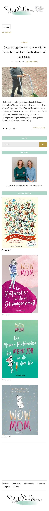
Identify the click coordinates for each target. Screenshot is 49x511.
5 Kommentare (32, 62)
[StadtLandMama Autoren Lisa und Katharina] (24, 169)
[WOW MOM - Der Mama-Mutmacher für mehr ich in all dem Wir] (20, 349)
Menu (6, 27)
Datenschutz (29, 484)
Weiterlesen (39, 128)
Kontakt (5, 484)
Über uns (41, 484)
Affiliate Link (6, 250)
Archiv (16, 487)
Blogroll (6, 487)
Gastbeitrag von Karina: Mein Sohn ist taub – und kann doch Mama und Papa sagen (24, 52)
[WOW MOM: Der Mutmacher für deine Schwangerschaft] (20, 284)
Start (3, 32)
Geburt (24, 42)
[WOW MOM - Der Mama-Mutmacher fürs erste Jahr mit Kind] (20, 410)
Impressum (16, 484)
